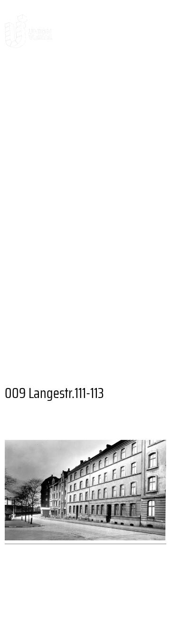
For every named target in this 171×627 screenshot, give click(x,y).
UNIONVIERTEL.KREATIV (114, 95)
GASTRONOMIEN (130, 252)
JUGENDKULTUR (39, 346)
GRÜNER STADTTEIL (54, 299)
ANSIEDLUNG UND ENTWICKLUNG (83, 197)
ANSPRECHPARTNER (100, 126)
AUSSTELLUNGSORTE (58, 268)
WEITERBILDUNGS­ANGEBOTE (67, 236)
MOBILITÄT (29, 330)
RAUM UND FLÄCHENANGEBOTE (80, 181)
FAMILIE (62, 315)
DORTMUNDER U (40, 283)
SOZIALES (85, 330)
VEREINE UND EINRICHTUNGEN (73, 354)
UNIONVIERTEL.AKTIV (50, 142)
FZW (95, 283)
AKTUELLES (37, 111)
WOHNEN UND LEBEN (51, 173)
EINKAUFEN (139, 283)
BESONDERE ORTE (44, 252)
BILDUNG (109, 315)
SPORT (131, 330)
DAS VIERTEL (34, 79)
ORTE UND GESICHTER (106, 158)
